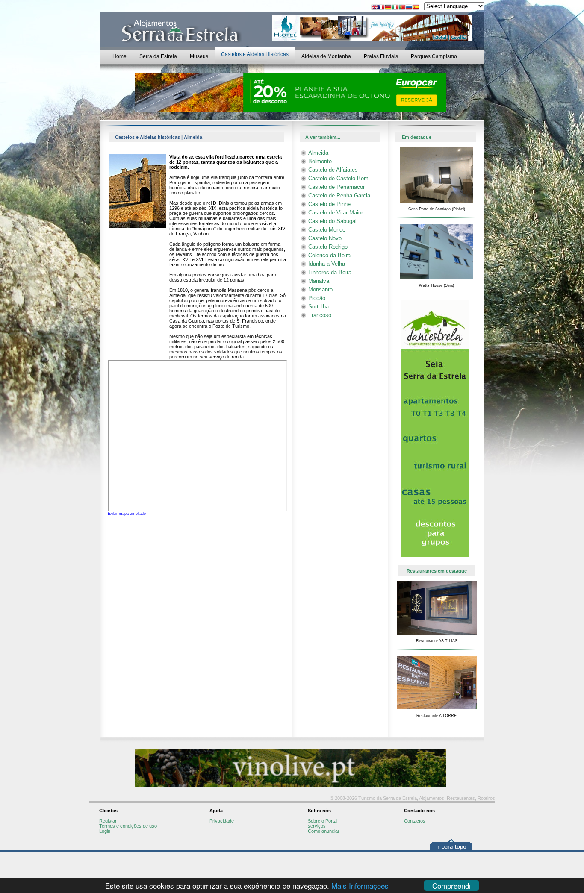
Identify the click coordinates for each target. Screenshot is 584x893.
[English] (374, 8)
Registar (108, 820)
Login (104, 831)
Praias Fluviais (381, 56)
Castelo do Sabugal (332, 221)
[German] (388, 8)
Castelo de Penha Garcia (339, 195)
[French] (381, 8)
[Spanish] (415, 8)
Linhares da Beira (329, 272)
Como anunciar (323, 831)
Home (119, 56)
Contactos (414, 820)
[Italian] (395, 8)
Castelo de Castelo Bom (338, 178)
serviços (317, 825)
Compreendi (451, 885)
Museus (199, 56)
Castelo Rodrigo (328, 247)
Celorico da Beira (329, 255)
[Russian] (408, 8)
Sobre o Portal (322, 820)
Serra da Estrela (158, 56)
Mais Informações (360, 885)
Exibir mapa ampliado (127, 513)
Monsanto (320, 289)
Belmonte (320, 161)
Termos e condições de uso (128, 825)
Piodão (316, 298)
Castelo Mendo (326, 229)
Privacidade (221, 820)
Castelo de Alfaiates (333, 170)
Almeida (318, 153)
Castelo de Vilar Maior (335, 212)
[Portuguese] (401, 8)
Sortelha (318, 306)
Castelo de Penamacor (336, 187)
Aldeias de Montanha (326, 56)
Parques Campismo (434, 56)
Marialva (318, 281)
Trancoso (319, 315)
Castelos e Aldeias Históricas (255, 54)
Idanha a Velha (326, 264)
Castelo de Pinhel (330, 204)
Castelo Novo (325, 238)
